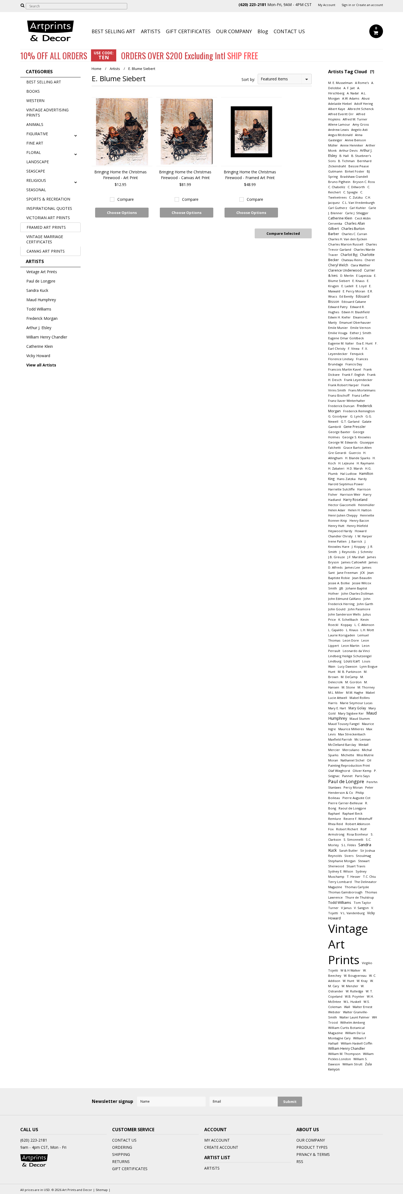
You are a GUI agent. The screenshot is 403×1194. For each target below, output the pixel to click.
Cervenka (335, 223)
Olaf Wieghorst (339, 771)
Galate (366, 421)
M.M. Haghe (354, 692)
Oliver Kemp (362, 771)
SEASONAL (36, 189)
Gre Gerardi (337, 453)
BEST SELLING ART (113, 31)
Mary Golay (357, 708)
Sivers (348, 856)
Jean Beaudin (362, 578)
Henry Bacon (359, 520)
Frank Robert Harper (343, 385)
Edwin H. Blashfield (356, 312)
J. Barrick (355, 541)
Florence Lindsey (341, 359)
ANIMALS (34, 124)
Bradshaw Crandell (354, 176)
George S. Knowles (356, 437)
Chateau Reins (351, 260)
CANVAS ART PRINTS (46, 251)
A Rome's (362, 83)
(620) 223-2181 (33, 1140)
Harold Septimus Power (346, 484)
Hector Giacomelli (342, 505)
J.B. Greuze (336, 557)
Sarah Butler (348, 850)
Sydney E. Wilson (340, 871)
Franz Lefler (361, 395)
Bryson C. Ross (364, 182)
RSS (299, 1161)
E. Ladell (347, 286)
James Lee (352, 567)
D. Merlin (347, 275)
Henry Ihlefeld (357, 526)
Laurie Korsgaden (341, 635)
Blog (262, 31)
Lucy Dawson (347, 666)
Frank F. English (353, 374)
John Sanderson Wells (344, 614)
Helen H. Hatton (359, 510)
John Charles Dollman (357, 593)
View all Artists (41, 365)
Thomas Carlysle (357, 887)
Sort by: (248, 79)
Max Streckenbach (351, 734)
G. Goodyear (338, 416)
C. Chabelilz (336, 187)
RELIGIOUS (36, 180)
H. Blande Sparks (357, 458)
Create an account (369, 5)
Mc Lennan (362, 739)
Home (96, 68)
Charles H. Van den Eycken (347, 239)
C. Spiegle (350, 192)
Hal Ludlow (348, 474)
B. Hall (344, 156)
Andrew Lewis (338, 130)
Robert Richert (347, 829)
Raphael (334, 813)
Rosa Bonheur (357, 834)
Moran (333, 760)
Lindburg (334, 661)
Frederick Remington (359, 411)
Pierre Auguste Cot (356, 798)
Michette (347, 755)
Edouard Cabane (354, 302)
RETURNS (121, 1161)
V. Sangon (361, 908)
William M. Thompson (344, 1054)
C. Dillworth (356, 187)
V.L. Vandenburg (352, 913)
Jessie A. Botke (339, 583)
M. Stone (348, 687)
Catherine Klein (39, 346)
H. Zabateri (336, 468)
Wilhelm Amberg (352, 1022)
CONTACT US (289, 31)
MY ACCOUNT (217, 1140)
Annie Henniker (351, 145)
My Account (326, 5)
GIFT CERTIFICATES (188, 31)
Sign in (346, 5)
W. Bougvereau (355, 975)
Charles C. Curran (354, 234)
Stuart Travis (356, 866)
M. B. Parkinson (349, 672)
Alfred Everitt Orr (341, 114)
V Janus (346, 908)
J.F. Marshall (356, 557)
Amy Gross (361, 124)
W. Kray (362, 981)
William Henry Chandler (46, 337)
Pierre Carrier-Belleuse (345, 803)
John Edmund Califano (344, 599)
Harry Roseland (355, 499)
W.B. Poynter (354, 996)
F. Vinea (353, 348)
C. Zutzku (356, 197)
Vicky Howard (38, 355)
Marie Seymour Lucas (356, 703)
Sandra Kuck (37, 290)
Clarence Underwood (345, 270)
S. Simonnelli (353, 839)
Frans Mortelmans (361, 390)
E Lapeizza (363, 275)
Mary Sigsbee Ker (351, 713)
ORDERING (122, 1147)
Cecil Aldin (363, 218)
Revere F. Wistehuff (358, 819)
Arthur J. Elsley (38, 327)
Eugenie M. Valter (341, 343)
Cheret (370, 260)
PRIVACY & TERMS (313, 1154)
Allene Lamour (339, 124)
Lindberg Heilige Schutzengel (349, 656)
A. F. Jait (349, 88)
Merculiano (350, 750)
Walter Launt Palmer (354, 1017)
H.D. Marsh (355, 468)
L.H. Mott (367, 630)
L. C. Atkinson (364, 625)
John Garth (365, 604)
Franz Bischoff (339, 395)
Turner (333, 908)
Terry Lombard (340, 882)
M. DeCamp (349, 677)
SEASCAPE (35, 171)
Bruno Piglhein (339, 182)
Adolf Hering (363, 103)
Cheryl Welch (338, 265)
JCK (362, 573)
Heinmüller (366, 505)
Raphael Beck (352, 813)
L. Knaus (352, 630)
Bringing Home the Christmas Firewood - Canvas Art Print (185, 174)
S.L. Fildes (348, 845)
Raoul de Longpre (352, 808)
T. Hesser (354, 876)
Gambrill (334, 427)
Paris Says (362, 776)
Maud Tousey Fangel (343, 724)
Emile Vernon (360, 328)
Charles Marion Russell (345, 244)
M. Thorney (366, 687)
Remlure (334, 819)
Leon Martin (350, 645)
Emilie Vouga (337, 333)
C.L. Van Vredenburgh (358, 203)
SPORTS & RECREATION (48, 199)
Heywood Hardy (340, 531)
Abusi (366, 98)
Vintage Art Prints (41, 271)
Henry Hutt (336, 526)
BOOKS (33, 91)
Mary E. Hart (337, 708)
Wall (347, 1007)
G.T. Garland (350, 421)
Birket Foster (354, 171)
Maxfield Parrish (340, 739)
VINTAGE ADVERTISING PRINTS (47, 112)
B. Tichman (346, 161)
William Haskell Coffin (356, 1043)
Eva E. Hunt (364, 343)
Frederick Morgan (42, 318)
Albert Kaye (336, 109)
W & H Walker (350, 970)
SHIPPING (121, 1154)
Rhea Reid (335, 824)
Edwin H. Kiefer (339, 317)
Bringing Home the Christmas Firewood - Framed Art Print (250, 174)
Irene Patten (337, 541)
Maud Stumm (360, 718)
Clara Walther (360, 265)
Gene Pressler (355, 426)
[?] (372, 71)
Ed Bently (346, 296)
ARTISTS (150, 31)
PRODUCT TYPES (312, 1147)
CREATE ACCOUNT (221, 1147)
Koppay (346, 625)
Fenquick (357, 354)
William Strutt (352, 1064)
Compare (125, 199)
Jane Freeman (347, 573)
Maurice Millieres (351, 729)
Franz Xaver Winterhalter (346, 401)
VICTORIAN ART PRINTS (48, 217)
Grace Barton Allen (357, 447)
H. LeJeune (346, 463)
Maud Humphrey (41, 299)
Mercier (334, 750)
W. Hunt (348, 981)
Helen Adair (336, 510)
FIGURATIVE (37, 133)
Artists (115, 68)
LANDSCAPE (37, 161)
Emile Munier (338, 328)
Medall (363, 745)
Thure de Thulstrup (359, 897)
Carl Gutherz (337, 208)
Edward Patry (338, 307)
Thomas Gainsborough (345, 892)
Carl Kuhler (358, 208)
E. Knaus (358, 281)
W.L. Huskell (352, 1002)
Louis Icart (352, 661)
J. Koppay (358, 546)
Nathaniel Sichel (352, 760)
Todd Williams (38, 309)
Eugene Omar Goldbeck (346, 338)
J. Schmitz (365, 552)
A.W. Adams (350, 98)
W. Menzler (350, 986)
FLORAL (33, 152)
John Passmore (359, 609)
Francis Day (353, 364)
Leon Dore (351, 640)
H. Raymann (365, 463)
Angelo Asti (359, 130)
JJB (341, 588)
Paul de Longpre (40, 281)
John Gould (336, 609)
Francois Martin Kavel (344, 369)
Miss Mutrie (365, 755)
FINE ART (34, 143)
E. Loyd (361, 286)
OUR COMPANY (234, 31)
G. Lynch (356, 416)
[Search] (22, 5)
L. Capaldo (336, 630)
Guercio (355, 453)
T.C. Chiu (369, 876)
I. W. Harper (363, 536)
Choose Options (122, 212)
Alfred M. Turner (355, 119)
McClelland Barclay (342, 745)
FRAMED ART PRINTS (46, 227)
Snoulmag (363, 856)
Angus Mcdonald (340, 135)
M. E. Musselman (340, 83)
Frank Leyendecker (358, 380)
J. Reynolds (347, 552)
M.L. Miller (336, 692)
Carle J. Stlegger (356, 213)
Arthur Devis (348, 150)
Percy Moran (353, 787)
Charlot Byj (348, 254)
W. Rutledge (354, 991)
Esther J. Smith (360, 333)
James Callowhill (353, 562)
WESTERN (35, 100)
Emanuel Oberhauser (355, 322)
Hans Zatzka (346, 479)
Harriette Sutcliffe (341, 489)
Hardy (362, 479)
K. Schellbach (348, 619)
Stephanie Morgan (342, 861)
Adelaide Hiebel (340, 103)
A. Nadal (353, 93)
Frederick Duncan (341, 406)
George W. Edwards (342, 442)
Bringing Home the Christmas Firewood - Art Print (120, 174)
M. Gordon (353, 682)
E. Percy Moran (354, 291)
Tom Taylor (362, 903)
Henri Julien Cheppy (342, 515)
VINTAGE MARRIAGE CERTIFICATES (44, 239)
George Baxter (339, 432)
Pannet (347, 776)
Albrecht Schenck (361, 109)
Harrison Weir (350, 494)
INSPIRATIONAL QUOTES (49, 208)
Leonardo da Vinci (356, 651)
